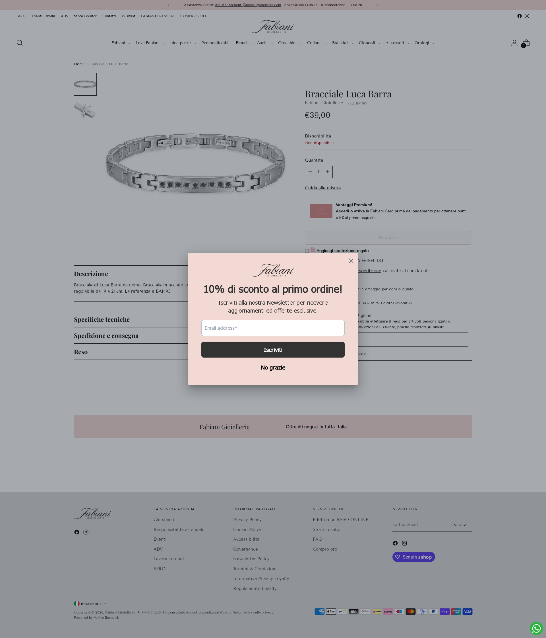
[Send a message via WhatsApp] (536, 628)
